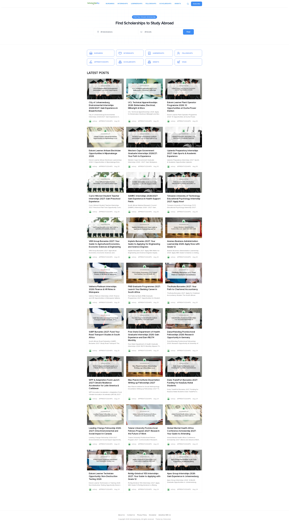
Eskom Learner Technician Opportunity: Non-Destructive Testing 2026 (103, 476)
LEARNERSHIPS (136, 3)
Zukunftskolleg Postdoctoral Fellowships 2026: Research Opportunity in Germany (181, 335)
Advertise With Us (164, 515)
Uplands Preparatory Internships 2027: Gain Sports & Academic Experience (182, 153)
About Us (121, 515)
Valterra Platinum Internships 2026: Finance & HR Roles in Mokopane (103, 289)
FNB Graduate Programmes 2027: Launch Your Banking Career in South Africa (144, 289)
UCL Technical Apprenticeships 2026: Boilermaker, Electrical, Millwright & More (142, 105)
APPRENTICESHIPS (106, 121)
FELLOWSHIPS (151, 3)
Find (188, 32)
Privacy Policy (142, 515)
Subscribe (196, 4)
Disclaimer (152, 515)
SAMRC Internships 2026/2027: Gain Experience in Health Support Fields (144, 199)
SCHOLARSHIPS (165, 3)
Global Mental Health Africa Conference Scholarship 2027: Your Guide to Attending (181, 431)
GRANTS (178, 3)
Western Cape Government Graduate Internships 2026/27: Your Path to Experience (142, 153)
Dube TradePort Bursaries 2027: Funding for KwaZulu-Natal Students (182, 383)
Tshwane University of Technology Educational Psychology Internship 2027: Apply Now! (183, 199)
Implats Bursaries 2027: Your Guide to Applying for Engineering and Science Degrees (144, 244)
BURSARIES (110, 3)
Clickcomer (167, 519)
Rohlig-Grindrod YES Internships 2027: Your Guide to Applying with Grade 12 (144, 476)
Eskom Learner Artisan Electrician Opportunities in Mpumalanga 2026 (105, 153)
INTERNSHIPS (123, 3)
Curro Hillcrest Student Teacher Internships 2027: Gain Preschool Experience (104, 199)
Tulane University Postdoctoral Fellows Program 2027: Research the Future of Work (144, 431)
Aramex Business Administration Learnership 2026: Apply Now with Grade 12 (183, 244)
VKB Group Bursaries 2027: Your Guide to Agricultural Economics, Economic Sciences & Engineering (105, 244)
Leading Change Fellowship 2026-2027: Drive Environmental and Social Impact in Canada (105, 431)
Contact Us (131, 515)
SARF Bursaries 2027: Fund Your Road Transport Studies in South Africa (104, 335)
